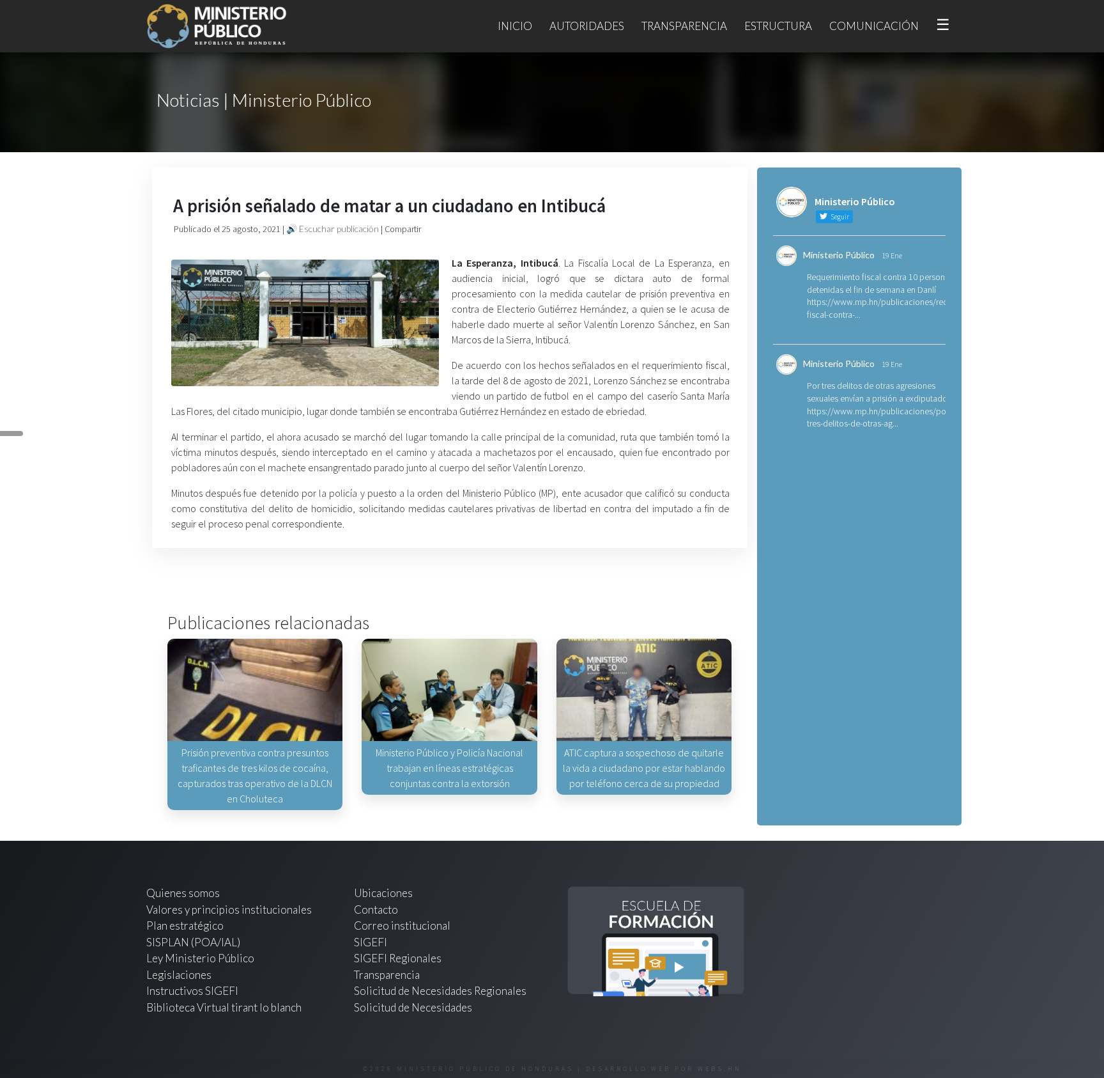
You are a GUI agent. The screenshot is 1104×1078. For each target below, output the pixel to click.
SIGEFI (370, 942)
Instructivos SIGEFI (192, 990)
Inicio (515, 26)
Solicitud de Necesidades (413, 1007)
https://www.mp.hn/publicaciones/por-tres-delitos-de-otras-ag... (879, 417)
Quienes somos (183, 893)
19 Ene (892, 255)
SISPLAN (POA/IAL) (193, 942)
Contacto (376, 909)
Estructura (778, 26)
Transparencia (684, 26)
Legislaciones (178, 974)
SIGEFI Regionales (397, 958)
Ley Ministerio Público (200, 958)
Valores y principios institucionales (229, 909)
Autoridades (586, 26)
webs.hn (720, 1069)
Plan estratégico (186, 925)
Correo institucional (402, 925)
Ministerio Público (839, 254)
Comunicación (874, 26)
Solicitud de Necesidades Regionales (440, 990)
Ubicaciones (383, 893)
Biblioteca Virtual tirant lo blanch (224, 1007)
